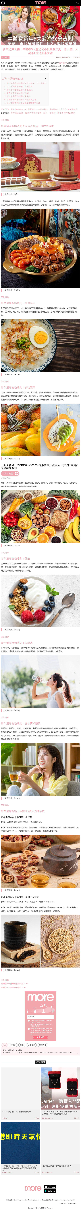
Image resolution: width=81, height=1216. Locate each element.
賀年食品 (63, 63)
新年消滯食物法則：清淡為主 (20, 86)
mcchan (5, 1118)
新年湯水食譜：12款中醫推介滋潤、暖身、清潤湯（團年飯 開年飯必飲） (43, 113)
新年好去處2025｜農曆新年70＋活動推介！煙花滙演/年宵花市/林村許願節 (44, 109)
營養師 (13, 1045)
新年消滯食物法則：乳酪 (18, 93)
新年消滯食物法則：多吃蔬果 (20, 90)
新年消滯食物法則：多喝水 (19, 96)
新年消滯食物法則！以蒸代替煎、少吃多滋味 (27, 83)
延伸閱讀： (6, 109)
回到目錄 (5, 120)
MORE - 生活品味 (8, 1172)
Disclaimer (62, 1203)
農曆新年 (42, 1045)
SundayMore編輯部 (63, 57)
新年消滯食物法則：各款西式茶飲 (22, 100)
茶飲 (22, 1045)
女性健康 (5, 57)
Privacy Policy (72, 1203)
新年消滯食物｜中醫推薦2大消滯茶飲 (23, 103)
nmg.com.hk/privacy (37, 1024)
